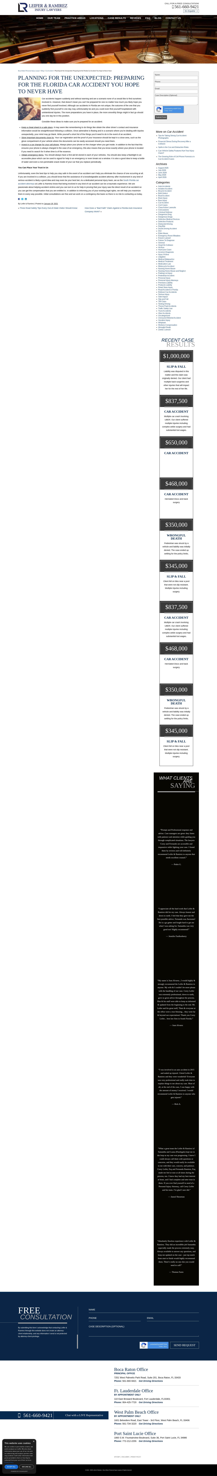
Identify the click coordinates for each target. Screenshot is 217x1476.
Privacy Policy (136, 1457)
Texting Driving (164, 304)
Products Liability (165, 285)
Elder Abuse (163, 233)
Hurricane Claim (164, 250)
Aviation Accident (165, 189)
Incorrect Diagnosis (166, 252)
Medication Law (164, 264)
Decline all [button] (26, 1467)
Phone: (158, 82)
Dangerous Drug (165, 214)
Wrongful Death (164, 327)
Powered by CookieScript (19, 1471)
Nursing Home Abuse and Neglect (172, 271)
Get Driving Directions (151, 1381)
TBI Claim (162, 301)
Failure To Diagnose (166, 240)
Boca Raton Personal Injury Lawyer (29, 71)
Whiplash (162, 323)
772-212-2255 (129, 1441)
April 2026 (162, 177)
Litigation (162, 257)
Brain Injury (162, 198)
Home (39, 18)
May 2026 (162, 175)
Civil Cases (162, 205)
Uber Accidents (164, 313)
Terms (170, 110)
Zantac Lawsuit (164, 330)
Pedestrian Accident (166, 276)
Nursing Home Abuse (166, 269)
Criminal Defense (165, 212)
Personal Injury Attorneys (168, 280)
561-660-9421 (187, 7)
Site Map (117, 1457)
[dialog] (19, 1456)
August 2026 (163, 168)
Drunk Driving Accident (167, 229)
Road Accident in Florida (168, 290)
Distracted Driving (165, 224)
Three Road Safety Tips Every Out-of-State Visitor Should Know (48, 208)
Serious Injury (163, 294)
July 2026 (162, 170)
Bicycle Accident (164, 191)
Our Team (54, 18)
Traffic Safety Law (165, 308)
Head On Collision (165, 245)
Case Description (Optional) (166, 95)
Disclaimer (125, 1457)
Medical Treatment (165, 261)
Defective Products (165, 222)
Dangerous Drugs (165, 217)
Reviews (135, 18)
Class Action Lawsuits (167, 207)
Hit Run (161, 247)
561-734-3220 (129, 1424)
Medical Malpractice (166, 259)
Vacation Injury (164, 320)
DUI (159, 231)
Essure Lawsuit (164, 238)
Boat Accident (163, 196)
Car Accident (49, 71)
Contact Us (173, 18)
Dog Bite (161, 226)
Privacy (166, 110)
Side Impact (163, 297)
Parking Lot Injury (165, 273)
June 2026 (162, 173)
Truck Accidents (164, 311)
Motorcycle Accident (166, 266)
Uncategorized (164, 316)
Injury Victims (163, 254)
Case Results (117, 18)
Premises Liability (165, 283)
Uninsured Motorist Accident (169, 318)
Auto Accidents (164, 186)
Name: (157, 75)
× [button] (33, 1441)
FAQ (147, 18)
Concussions (163, 210)
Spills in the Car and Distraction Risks (173, 147)
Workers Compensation (167, 325)
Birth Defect (163, 193)
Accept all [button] (11, 1467)
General (161, 243)
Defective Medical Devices (169, 219)
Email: (157, 89)
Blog (157, 18)
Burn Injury (162, 200)
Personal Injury (164, 278)
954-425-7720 (129, 1402)
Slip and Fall (163, 299)
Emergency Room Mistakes (169, 236)
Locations (96, 18)
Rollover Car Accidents (167, 292)
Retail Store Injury (165, 287)
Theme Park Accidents (167, 306)
